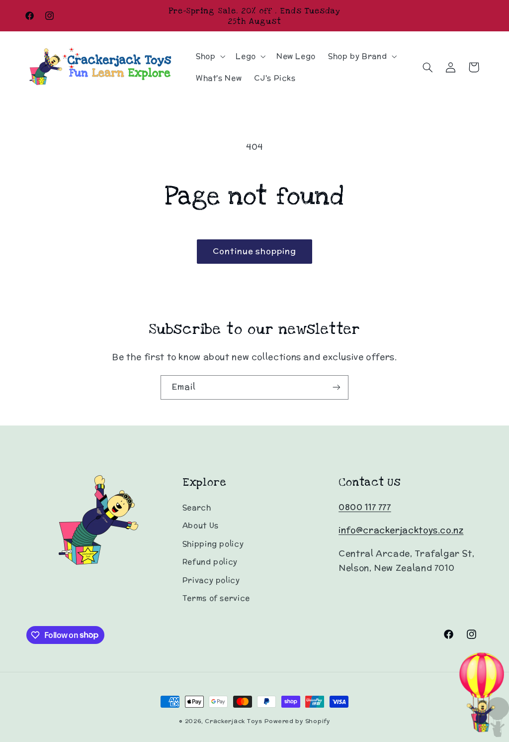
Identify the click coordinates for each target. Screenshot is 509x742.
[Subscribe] (336, 387)
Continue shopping (255, 251)
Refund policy (210, 561)
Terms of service (216, 598)
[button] (209, 56)
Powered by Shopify (297, 721)
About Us (200, 525)
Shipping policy (213, 543)
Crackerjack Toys (233, 721)
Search (196, 507)
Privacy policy (211, 580)
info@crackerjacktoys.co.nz (401, 530)
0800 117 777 (365, 507)
